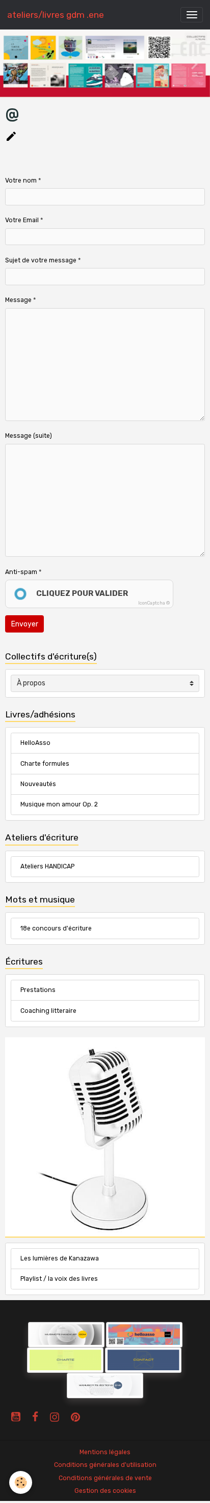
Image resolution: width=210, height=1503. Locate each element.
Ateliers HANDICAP (47, 866)
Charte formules (44, 763)
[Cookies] (20, 1482)
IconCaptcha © (154, 603)
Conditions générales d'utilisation (105, 1464)
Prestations (38, 990)
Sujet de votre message (40, 260)
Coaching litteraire (48, 1010)
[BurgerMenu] (191, 14)
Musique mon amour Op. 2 (59, 804)
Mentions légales (105, 1452)
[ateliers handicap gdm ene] (66, 1334)
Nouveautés (38, 784)
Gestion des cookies (105, 1490)
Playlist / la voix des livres (59, 1278)
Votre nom (21, 180)
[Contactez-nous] (143, 1359)
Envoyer (24, 624)
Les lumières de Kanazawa (59, 1258)
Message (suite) (28, 435)
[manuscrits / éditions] (105, 1385)
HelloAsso (35, 742)
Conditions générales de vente (105, 1478)
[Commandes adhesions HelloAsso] (27, 1334)
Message (18, 300)
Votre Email (22, 220)
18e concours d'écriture (56, 928)
